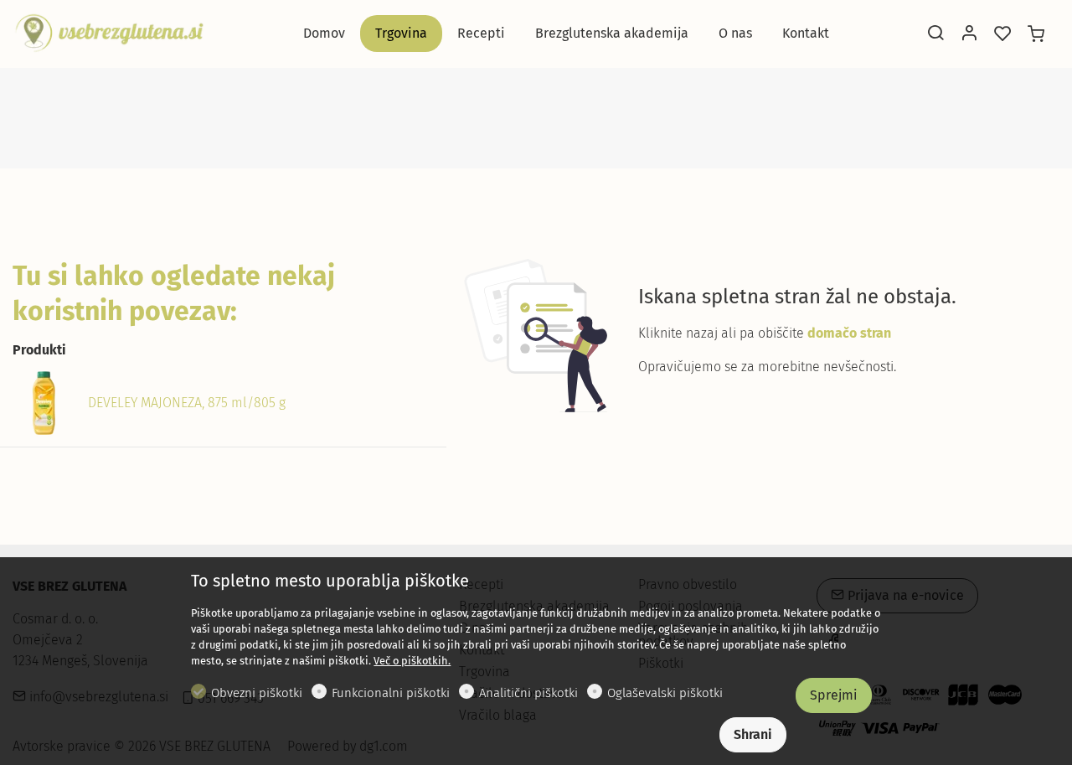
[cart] (1036, 34)
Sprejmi (834, 695)
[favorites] (1002, 34)
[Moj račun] (969, 34)
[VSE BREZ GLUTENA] (109, 32)
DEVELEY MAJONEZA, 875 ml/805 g (187, 403)
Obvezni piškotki (256, 692)
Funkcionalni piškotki (391, 692)
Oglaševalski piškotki (665, 692)
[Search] (935, 34)
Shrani (753, 734)
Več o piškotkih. (412, 660)
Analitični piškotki (528, 692)
